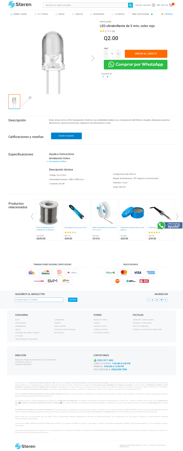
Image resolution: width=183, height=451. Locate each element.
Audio (17, 320)
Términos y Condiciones (142, 323)
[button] (92, 58)
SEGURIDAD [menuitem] (98, 14)
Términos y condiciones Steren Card (147, 329)
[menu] (91, 14)
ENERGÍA (57, 323)
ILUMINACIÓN (59, 320)
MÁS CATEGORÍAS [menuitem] (140, 14)
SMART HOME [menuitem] (19, 14)
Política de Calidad (101, 333)
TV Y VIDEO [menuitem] (42, 14)
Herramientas (20, 326)
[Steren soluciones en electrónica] (19, 4)
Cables (17, 329)
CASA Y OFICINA (60, 326)
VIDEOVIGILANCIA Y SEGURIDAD (26, 339)
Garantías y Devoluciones (143, 320)
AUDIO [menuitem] (61, 14)
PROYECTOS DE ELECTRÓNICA (64, 329)
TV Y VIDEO (19, 336)
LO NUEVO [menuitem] (119, 14)
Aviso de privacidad (140, 326)
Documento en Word (57, 161)
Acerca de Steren (100, 320)
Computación (20, 323)
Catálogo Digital (100, 326)
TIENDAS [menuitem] (168, 14)
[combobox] (89, 5)
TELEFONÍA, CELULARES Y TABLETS (27, 333)
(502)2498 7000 (119, 369)
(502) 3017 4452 (105, 360)
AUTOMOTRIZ (59, 333)
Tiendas (97, 323)
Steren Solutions (101, 329)
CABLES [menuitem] (78, 14)
